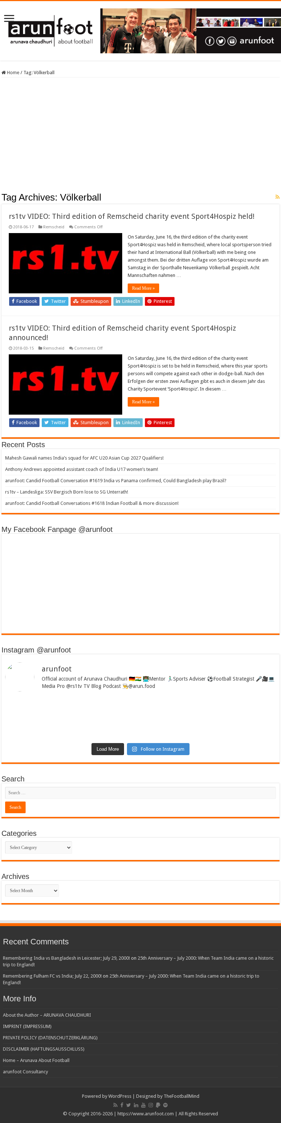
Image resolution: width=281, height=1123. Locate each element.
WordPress (119, 1096)
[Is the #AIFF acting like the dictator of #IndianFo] (209, 725)
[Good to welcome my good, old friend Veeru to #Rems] (72, 728)
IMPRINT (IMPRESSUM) (27, 1026)
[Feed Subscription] (278, 197)
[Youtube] (143, 1105)
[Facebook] (122, 1105)
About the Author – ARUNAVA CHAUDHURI (47, 1015)
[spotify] (165, 1105)
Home (12, 72)
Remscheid (53, 227)
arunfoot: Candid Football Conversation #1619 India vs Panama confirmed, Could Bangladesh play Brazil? (115, 480)
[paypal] (158, 1105)
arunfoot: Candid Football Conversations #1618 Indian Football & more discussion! (92, 503)
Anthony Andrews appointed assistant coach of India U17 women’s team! (81, 469)
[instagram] (151, 1105)
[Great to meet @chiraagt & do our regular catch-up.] (209, 705)
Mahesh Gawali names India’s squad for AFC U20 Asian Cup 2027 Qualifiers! (84, 458)
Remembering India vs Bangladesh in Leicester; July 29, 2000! (66, 958)
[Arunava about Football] (140, 29)
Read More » (143, 288)
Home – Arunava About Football (36, 1060)
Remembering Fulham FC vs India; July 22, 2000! (52, 976)
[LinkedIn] (136, 1105)
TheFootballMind (181, 1096)
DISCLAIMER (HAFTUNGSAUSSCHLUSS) (44, 1049)
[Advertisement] (140, 137)
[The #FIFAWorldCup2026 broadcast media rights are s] (72, 708)
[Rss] (115, 1105)
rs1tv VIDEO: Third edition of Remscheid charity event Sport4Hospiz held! (132, 216)
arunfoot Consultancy (25, 1071)
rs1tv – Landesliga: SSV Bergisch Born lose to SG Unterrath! (66, 492)
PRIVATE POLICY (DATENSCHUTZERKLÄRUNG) (50, 1037)
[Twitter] (128, 1105)
